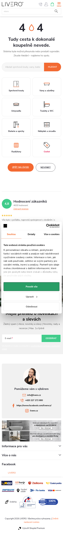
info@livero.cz (34, 395)
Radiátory (16, 151)
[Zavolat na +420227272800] (41, 4)
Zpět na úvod (20, 167)
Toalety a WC (47, 110)
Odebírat (51, 338)
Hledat (56, 11)
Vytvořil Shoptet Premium (33, 528)
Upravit (30, 296)
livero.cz (34, 410)
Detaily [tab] (31, 234)
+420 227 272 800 (34, 400)
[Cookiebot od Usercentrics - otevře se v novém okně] (46, 226)
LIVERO (12, 472)
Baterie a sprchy (16, 131)
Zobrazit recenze (20, 209)
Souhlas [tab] (11, 234)
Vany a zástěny (46, 90)
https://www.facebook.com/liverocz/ (34, 405)
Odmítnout (31, 306)
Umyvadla (16, 110)
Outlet (47, 151)
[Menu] (59, 4)
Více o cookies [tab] (51, 234)
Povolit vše (31, 286)
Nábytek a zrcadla (47, 131)
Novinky (46, 167)
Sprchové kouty (16, 90)
